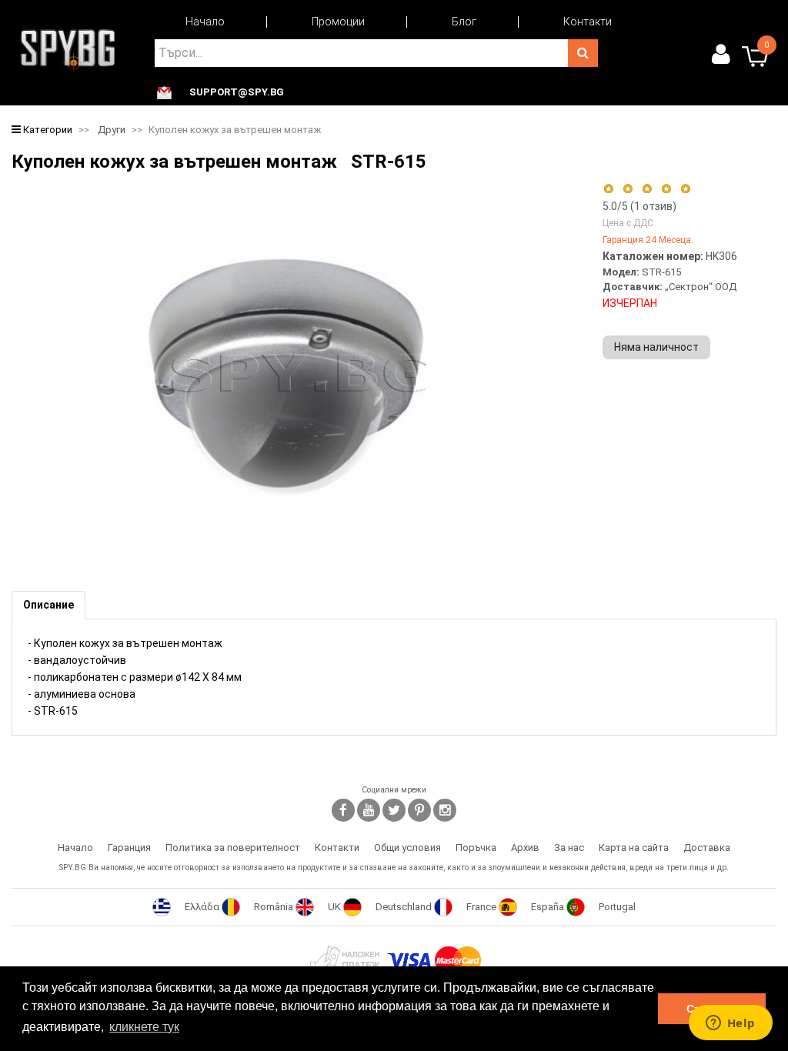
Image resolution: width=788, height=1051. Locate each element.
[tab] (48, 605)
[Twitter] (394, 810)
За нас (569, 847)
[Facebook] (343, 810)
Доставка (706, 847)
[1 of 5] (608, 189)
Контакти (587, 21)
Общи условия (407, 847)
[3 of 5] (646, 189)
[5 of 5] (686, 189)
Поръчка (476, 847)
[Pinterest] (419, 810)
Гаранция (129, 847)
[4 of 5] (666, 189)
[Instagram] (444, 810)
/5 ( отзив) (639, 206)
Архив (525, 847)
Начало (205, 21)
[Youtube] (368, 810)
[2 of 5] (627, 189)
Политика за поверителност (232, 847)
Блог (464, 21)
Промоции (338, 21)
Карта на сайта (634, 847)
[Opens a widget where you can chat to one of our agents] (730, 1024)
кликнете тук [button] (144, 1026)
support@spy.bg (236, 92)
